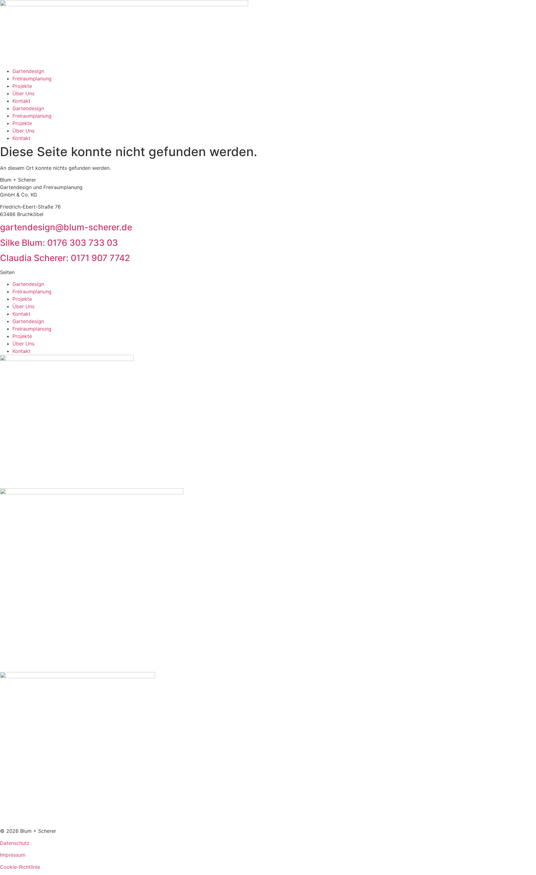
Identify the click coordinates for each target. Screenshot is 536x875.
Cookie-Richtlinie (20, 867)
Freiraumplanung (31, 78)
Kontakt (21, 101)
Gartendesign (28, 71)
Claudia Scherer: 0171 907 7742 (65, 258)
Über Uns (23, 93)
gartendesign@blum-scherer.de (66, 227)
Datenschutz (14, 843)
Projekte (22, 86)
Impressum (12, 855)
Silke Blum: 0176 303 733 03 (59, 242)
